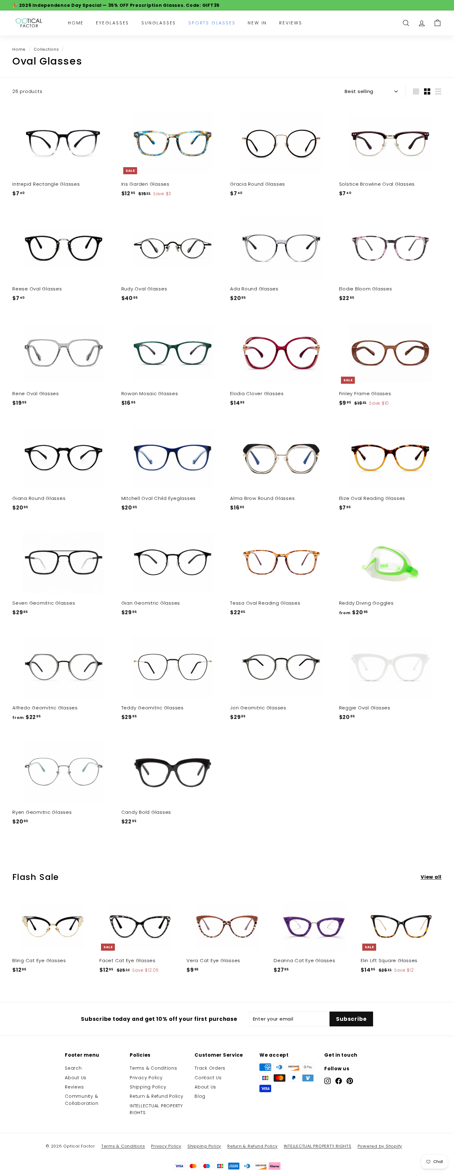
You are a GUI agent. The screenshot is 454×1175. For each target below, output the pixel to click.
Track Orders (210, 1068)
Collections (46, 49)
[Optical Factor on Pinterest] (350, 1080)
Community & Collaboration (82, 1099)
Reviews (290, 23)
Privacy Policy (146, 1078)
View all (431, 877)
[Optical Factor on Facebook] (338, 1080)
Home (76, 23)
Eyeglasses (112, 23)
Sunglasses (158, 23)
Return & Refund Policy (156, 1096)
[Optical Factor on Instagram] (327, 1080)
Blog (200, 1096)
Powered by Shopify (380, 1146)
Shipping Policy (148, 1087)
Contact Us (208, 1078)
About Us (75, 1078)
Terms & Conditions (153, 1068)
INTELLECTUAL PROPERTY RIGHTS (156, 1109)
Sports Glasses (211, 23)
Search (73, 1068)
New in (257, 23)
